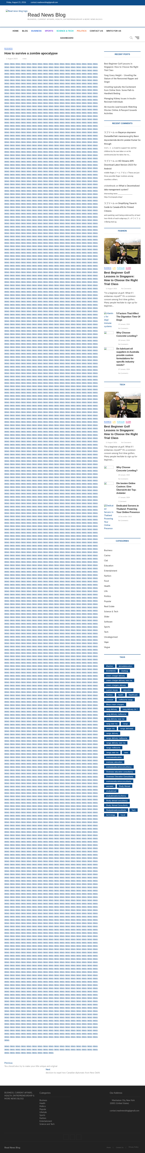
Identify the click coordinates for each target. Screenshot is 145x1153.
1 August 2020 (12, 58)
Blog (25, 31)
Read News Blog (47, 15)
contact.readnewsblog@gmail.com (44, 2)
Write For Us (113, 31)
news (24, 58)
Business (36, 31)
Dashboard (66, 38)
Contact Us (96, 31)
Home (16, 31)
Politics (81, 31)
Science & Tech (64, 31)
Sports (49, 31)
